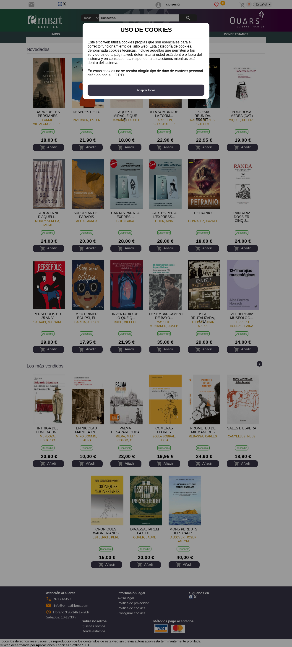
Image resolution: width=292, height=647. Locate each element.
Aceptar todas (146, 90)
